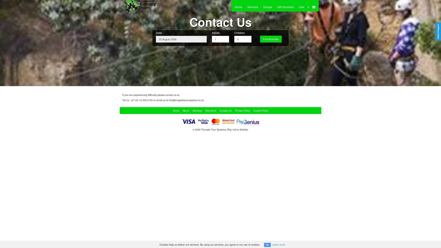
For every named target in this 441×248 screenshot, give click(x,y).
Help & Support (438, 31)
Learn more (278, 244)
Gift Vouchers (285, 7)
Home (238, 7)
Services (252, 7)
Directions (210, 110)
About (186, 110)
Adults (216, 33)
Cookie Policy (261, 110)
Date (159, 33)
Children (239, 33)
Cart (304, 7)
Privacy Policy (242, 110)
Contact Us (226, 110)
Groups (267, 7)
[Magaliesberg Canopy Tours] (145, 4)
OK (267, 245)
